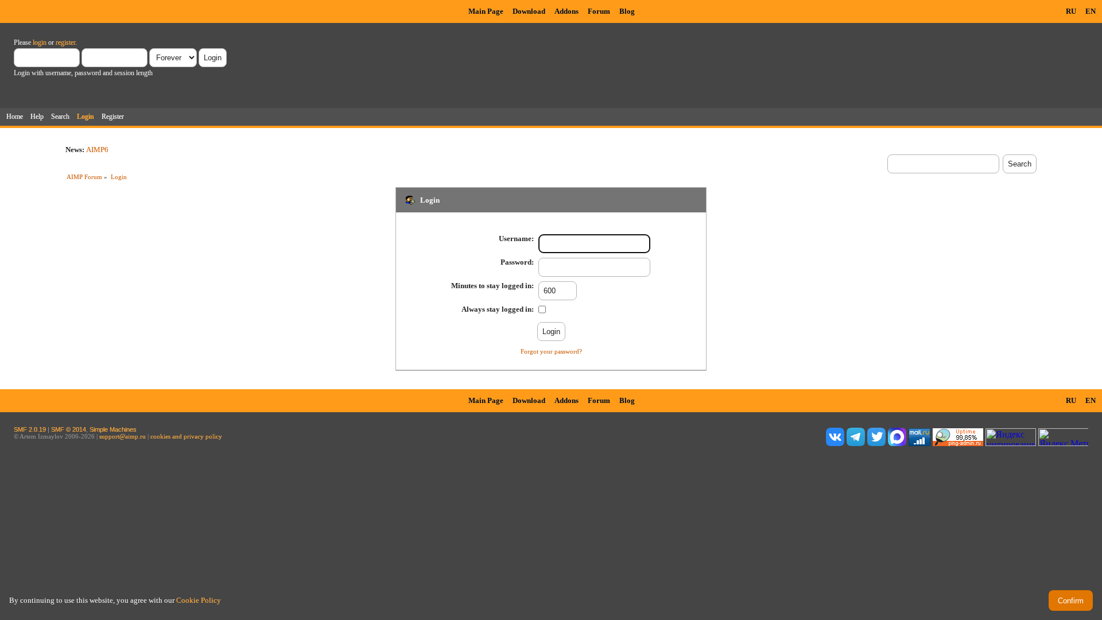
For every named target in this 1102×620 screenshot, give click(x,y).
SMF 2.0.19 (30, 429)
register (65, 42)
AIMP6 (97, 149)
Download (529, 11)
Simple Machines (113, 429)
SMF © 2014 (68, 429)
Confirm (1071, 600)
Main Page (485, 11)
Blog (627, 11)
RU (1071, 11)
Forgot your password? (551, 351)
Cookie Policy (198, 600)
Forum (599, 11)
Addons (566, 11)
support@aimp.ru (122, 436)
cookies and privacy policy (186, 436)
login (39, 42)
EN (1090, 11)
